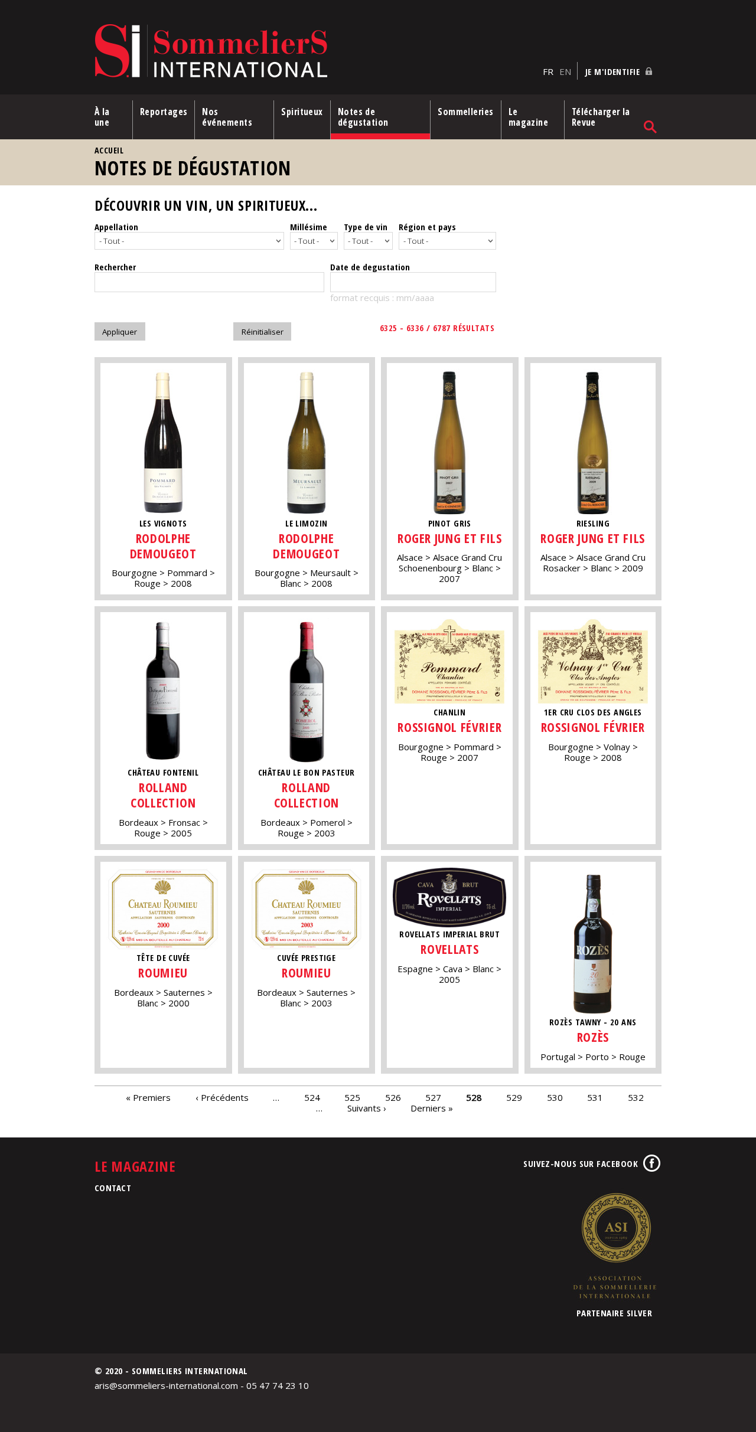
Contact (112, 1188)
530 (555, 1097)
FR (548, 71)
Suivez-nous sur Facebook (580, 1163)
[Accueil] (315, 52)
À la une (102, 117)
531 (595, 1097)
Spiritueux (302, 111)
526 (393, 1097)
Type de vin (365, 226)
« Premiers (148, 1097)
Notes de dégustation (363, 117)
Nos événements (227, 117)
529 (514, 1097)
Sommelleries (465, 111)
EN (565, 71)
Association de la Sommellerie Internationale (614, 1245)
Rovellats (449, 948)
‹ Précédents (222, 1097)
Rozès (593, 1036)
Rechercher (115, 266)
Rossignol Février (449, 726)
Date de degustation (370, 266)
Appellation (116, 226)
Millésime (308, 226)
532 (636, 1097)
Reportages (164, 111)
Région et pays (427, 226)
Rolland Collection (163, 795)
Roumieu (163, 972)
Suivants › (366, 1108)
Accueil (108, 150)
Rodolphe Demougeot (163, 545)
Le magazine (529, 117)
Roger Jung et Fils (449, 538)
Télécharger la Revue (601, 117)
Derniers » (431, 1108)
